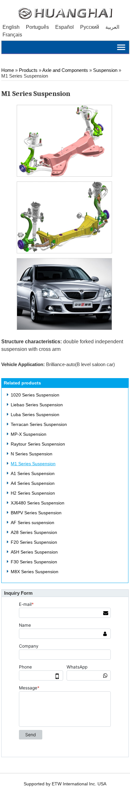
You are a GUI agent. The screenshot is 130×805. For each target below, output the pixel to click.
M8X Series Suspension (34, 571)
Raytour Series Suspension (38, 444)
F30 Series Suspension (34, 561)
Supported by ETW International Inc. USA (65, 784)
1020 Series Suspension (35, 394)
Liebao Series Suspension (37, 404)
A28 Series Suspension (34, 532)
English (11, 27)
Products (28, 70)
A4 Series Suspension (33, 483)
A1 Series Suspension (33, 473)
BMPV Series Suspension (36, 512)
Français (12, 34)
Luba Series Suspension (35, 414)
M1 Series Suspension (33, 463)
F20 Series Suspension (34, 542)
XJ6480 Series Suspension (37, 502)
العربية (112, 27)
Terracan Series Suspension (39, 424)
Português (37, 27)
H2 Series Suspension (33, 493)
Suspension (105, 70)
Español (64, 27)
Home (7, 70)
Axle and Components (65, 70)
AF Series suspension (32, 522)
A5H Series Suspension (34, 552)
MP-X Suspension (28, 434)
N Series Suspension (31, 453)
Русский (89, 27)
